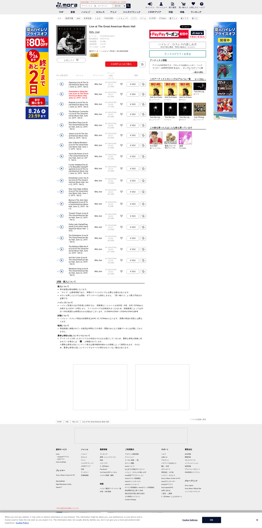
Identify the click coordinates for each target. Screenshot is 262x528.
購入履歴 (172, 7)
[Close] (257, 520)
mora (57, 454)
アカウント (165, 460)
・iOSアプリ (60, 459)
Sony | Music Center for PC (65, 475)
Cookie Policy (22, 523)
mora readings (61, 462)
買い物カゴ (183, 7)
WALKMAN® (60, 481)
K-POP (152, 18)
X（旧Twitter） (105, 466)
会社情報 (188, 454)
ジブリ (134, 18)
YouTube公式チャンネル (108, 472)
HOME (59, 422)
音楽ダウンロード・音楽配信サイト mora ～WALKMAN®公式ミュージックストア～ (67, 5)
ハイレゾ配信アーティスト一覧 (110, 488)
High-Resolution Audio (63, 484)
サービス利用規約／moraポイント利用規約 (139, 487)
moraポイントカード (132, 484)
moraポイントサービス (133, 481)
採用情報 (188, 466)
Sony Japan (189, 485)
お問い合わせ (165, 490)
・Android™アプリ (62, 457)
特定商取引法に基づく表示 (134, 490)
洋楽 (171, 12)
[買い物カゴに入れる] (142, 64)
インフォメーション (191, 463)
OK (211, 520)
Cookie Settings (130, 499)
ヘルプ (202, 7)
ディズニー (85, 472)
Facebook (103, 469)
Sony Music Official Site (193, 488)
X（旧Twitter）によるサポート (171, 496)
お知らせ (164, 457)
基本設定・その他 (167, 472)
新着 (73, 12)
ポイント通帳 (129, 463)
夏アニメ (173, 18)
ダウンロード (165, 469)
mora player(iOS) (167, 487)
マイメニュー (161, 7)
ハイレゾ (86, 12)
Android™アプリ (167, 484)
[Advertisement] (100, 387)
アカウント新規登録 (132, 454)
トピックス (103, 463)
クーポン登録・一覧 (132, 460)
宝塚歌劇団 (85, 475)
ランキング (196, 12)
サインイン (150, 7)
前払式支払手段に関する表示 (135, 493)
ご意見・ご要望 (166, 493)
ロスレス (100, 12)
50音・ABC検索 (105, 491)
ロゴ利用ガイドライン (132, 496)
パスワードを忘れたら (168, 463)
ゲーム (143, 18)
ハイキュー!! (122, 18)
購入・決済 (165, 466)
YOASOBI (108, 18)
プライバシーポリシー (192, 469)
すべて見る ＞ (200, 79)
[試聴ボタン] (62, 84)
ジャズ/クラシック (132, 12)
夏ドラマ (185, 18)
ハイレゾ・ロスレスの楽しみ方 (135, 472)
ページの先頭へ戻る (198, 419)
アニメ (113, 12)
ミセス (98, 18)
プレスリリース (190, 460)
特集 (182, 12)
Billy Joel (94, 32)
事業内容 (188, 457)
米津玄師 (88, 18)
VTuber (162, 18)
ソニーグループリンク (192, 491)
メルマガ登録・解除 (107, 475)
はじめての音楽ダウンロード (135, 469)
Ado (78, 18)
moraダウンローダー (168, 481)
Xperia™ (59, 487)
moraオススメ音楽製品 (133, 478)
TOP (61, 12)
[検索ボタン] (128, 6)
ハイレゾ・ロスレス (168, 475)
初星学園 (69, 18)
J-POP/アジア (154, 12)
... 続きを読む (198, 72)
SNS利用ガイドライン (192, 472)
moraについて (129, 466)
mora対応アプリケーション (134, 475)
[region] (131, 520)
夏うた (195, 18)
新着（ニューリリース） (108, 457)
